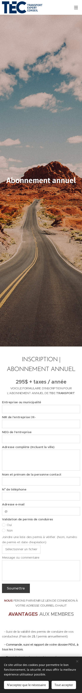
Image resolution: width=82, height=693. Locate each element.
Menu (76, 7)
